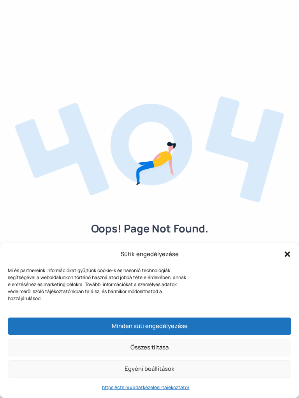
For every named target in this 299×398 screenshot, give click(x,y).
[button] (287, 254)
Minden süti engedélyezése (150, 326)
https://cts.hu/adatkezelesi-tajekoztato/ (146, 387)
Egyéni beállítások (149, 369)
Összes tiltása (149, 347)
